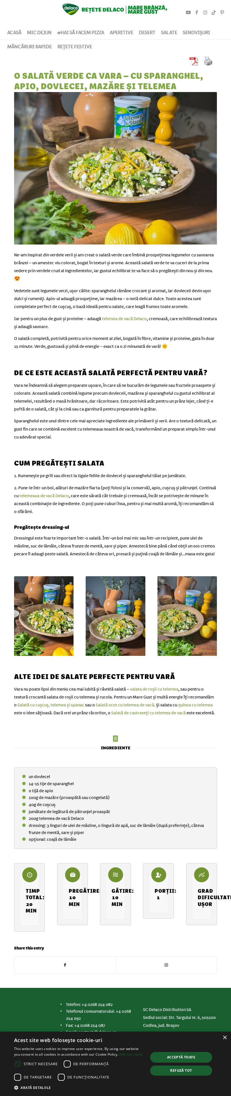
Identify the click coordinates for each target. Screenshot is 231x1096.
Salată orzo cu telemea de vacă (125, 705)
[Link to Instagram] (205, 12)
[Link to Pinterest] (222, 12)
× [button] (225, 1038)
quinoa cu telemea (195, 705)
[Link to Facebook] (197, 12)
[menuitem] (14, 32)
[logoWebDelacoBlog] (115, 12)
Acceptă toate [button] (181, 1057)
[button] (79, 1088)
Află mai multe (131, 1054)
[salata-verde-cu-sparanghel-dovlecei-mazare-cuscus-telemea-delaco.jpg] (115, 169)
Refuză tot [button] (181, 1070)
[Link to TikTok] (214, 12)
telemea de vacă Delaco (124, 319)
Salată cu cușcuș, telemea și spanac (50, 705)
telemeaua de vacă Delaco (44, 496)
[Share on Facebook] (64, 965)
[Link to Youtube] (188, 12)
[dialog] (115, 1064)
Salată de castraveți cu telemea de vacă (148, 713)
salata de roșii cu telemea (154, 689)
